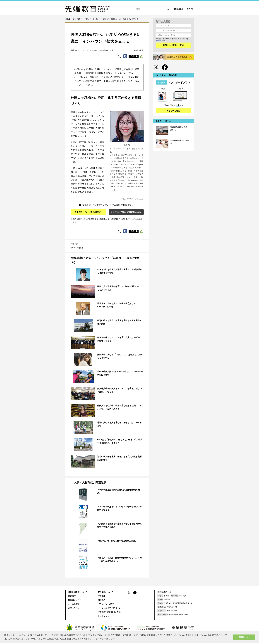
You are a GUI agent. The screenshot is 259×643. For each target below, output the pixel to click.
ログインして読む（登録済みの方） (126, 212)
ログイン (190, 9)
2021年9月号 (138, 50)
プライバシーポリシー (107, 604)
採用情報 (101, 596)
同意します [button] (244, 637)
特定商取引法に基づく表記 (109, 612)
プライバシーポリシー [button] (104, 639)
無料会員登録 (178, 9)
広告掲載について (105, 592)
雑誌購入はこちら (75, 600)
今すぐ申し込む (173, 111)
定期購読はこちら (75, 596)
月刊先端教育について (77, 592)
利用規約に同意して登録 (173, 45)
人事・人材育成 (77, 248)
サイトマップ (103, 616)
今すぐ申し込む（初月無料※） (88, 212)
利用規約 (158, 40)
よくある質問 (73, 604)
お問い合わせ (73, 608)
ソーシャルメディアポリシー (110, 608)
